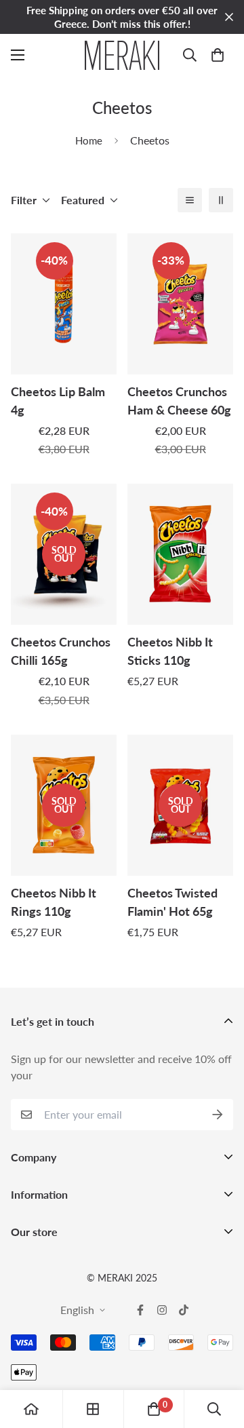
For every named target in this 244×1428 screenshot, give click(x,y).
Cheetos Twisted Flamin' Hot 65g (172, 902)
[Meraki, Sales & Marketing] (122, 55)
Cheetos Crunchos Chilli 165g (60, 651)
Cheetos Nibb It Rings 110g (53, 902)
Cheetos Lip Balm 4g (58, 400)
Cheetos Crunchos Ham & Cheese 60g (179, 400)
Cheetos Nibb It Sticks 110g (170, 651)
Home (88, 140)
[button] (217, 55)
